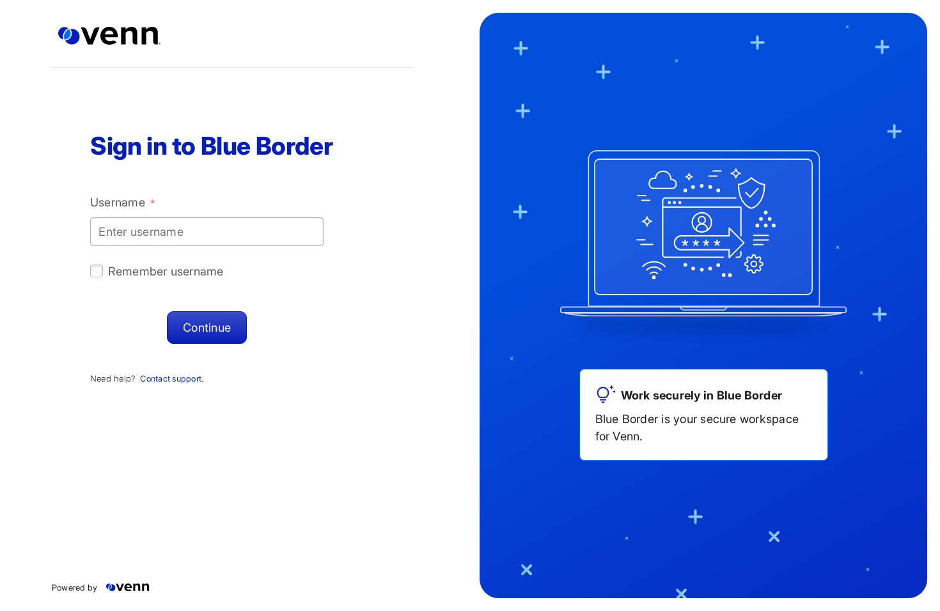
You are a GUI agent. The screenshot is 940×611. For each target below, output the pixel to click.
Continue (207, 327)
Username (122, 202)
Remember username (166, 271)
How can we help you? (291, 345)
